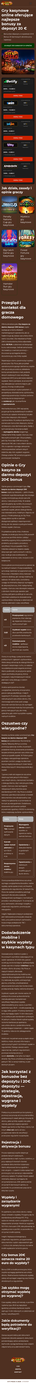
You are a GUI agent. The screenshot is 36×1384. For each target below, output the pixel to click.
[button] (30, 3)
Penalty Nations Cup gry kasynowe (8, 220)
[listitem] (18, 88)
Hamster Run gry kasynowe (8, 286)
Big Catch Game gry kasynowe (8, 253)
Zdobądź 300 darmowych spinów (18, 45)
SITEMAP (25, 1381)
